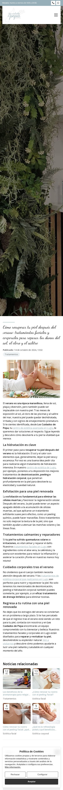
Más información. (13, 767)
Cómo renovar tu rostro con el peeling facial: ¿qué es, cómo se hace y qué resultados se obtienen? (16, 728)
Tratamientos (11, 354)
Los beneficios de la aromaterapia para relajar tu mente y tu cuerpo (15, 693)
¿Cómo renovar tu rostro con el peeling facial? (44, 693)
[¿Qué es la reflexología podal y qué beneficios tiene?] (46, 713)
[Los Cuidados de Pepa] (15, 15)
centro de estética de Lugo (41, 467)
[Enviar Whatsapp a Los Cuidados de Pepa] (58, 3)
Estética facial (39, 698)
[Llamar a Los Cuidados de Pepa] (53, 3)
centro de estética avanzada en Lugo (33, 428)
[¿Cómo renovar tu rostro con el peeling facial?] (46, 678)
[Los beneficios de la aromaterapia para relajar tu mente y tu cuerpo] (17, 678)
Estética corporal (40, 733)
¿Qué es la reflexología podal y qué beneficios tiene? (43, 728)
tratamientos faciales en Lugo (30, 546)
